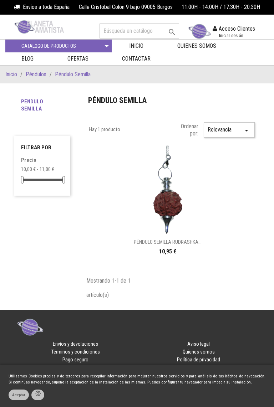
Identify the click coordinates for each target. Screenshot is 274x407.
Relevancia (229, 130)
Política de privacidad (198, 359)
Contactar (136, 58)
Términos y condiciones (75, 352)
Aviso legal (198, 344)
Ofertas (77, 58)
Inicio (136, 45)
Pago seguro (75, 359)
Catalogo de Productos (48, 46)
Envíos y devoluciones (75, 344)
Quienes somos (196, 45)
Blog (27, 58)
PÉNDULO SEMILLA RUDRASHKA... (168, 242)
